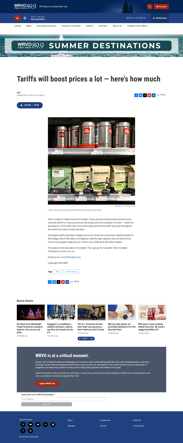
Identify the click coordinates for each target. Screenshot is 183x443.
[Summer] (91, 45)
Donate (162, 6)
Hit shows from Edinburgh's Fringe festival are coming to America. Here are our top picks (30, 328)
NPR (57, 272)
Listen (17, 26)
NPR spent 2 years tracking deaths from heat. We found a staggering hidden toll (151, 327)
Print (163, 94)
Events (89, 26)
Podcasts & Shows (71, 26)
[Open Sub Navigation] (23, 26)
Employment (105, 420)
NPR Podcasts (71, 272)
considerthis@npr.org (69, 257)
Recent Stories (25, 300)
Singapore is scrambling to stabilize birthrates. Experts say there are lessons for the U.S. (60, 328)
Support (103, 26)
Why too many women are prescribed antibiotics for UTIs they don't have (122, 327)
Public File (137, 420)
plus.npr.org (68, 251)
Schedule (71, 426)
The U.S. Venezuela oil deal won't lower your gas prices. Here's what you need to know (91, 327)
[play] (17, 18)
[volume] (25, 18)
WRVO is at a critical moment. (62, 355)
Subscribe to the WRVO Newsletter (37, 395)
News (28, 26)
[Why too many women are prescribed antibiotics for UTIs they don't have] (122, 312)
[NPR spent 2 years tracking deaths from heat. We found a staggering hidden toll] (152, 312)
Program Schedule (46, 26)
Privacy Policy (138, 426)
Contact (103, 426)
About (70, 420)
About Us (117, 26)
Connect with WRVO (137, 26)
